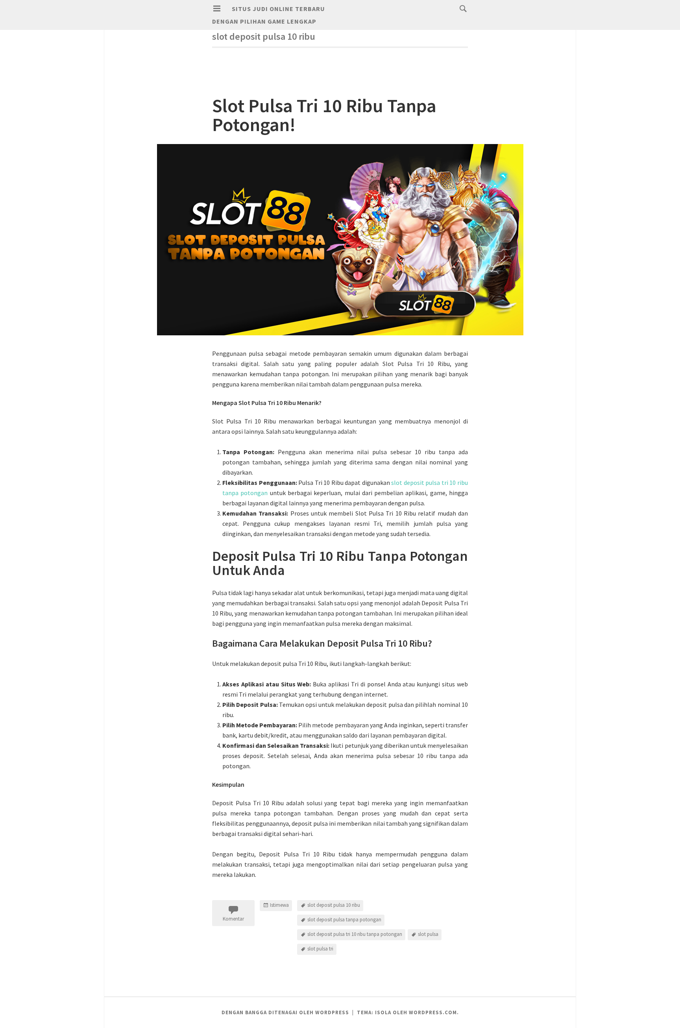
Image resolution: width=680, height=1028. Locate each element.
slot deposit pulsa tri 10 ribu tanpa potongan (354, 934)
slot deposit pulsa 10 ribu (333, 905)
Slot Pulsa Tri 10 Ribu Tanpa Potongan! (324, 115)
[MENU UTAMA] (217, 8)
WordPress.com (433, 1012)
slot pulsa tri (320, 948)
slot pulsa (428, 934)
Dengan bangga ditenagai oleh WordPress (285, 1012)
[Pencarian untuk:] (461, 8)
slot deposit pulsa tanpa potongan (344, 919)
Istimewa (279, 905)
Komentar (233, 918)
